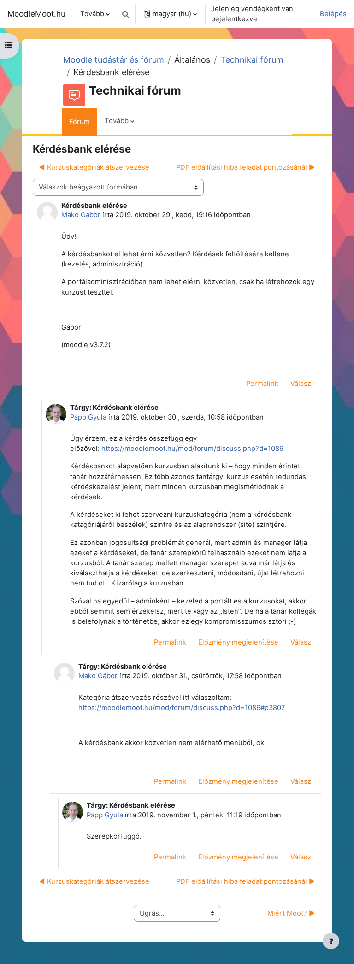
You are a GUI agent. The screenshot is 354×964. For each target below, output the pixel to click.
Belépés (333, 14)
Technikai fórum (251, 60)
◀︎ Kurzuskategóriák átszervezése (94, 167)
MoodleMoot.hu (36, 13)
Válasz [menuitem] (300, 383)
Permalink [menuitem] (262, 383)
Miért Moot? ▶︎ (291, 913)
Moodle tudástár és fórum (113, 60)
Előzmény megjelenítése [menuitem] (238, 642)
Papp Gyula (88, 417)
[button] (125, 14)
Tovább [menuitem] (92, 14)
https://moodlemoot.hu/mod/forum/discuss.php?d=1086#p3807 (181, 708)
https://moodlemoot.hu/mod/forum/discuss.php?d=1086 (192, 448)
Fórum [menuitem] (79, 122)
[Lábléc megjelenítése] (331, 941)
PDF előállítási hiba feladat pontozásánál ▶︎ (245, 167)
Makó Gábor (80, 215)
